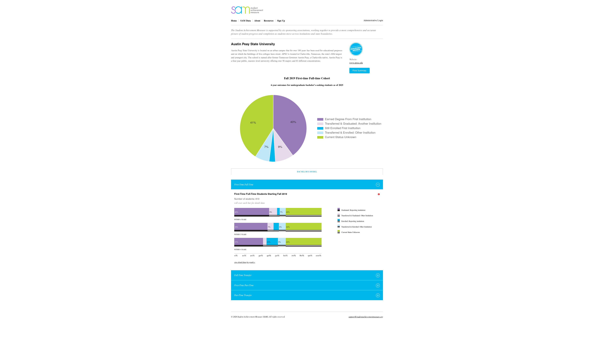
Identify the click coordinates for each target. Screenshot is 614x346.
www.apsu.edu (356, 62)
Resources (269, 20)
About (257, 20)
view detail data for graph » (244, 262)
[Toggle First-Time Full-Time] (378, 185)
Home (234, 20)
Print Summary (359, 70)
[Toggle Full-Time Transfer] (378, 275)
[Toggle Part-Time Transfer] (378, 295)
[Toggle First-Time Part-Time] (378, 285)
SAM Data (245, 20)
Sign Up (281, 20)
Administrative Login (373, 20)
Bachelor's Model (307, 171)
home (247, 10)
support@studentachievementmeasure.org (366, 316)
